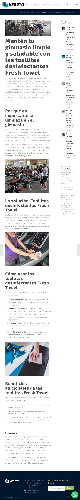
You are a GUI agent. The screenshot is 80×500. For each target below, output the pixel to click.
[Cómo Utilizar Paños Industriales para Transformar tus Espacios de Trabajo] (1, 250)
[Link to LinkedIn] (73, 4)
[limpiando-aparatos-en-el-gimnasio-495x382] (27, 249)
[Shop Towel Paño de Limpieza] (78, 250)
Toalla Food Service (67, 187)
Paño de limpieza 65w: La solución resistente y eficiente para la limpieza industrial (70, 143)
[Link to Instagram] (70, 4)
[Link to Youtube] (76, 4)
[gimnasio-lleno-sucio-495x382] (27, 176)
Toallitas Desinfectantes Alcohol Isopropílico (68, 195)
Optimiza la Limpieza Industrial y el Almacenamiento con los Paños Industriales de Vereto (72, 37)
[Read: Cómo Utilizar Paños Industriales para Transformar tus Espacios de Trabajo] (63, 84)
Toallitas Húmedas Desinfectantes (66, 204)
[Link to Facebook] (67, 4)
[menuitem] (9, 4)
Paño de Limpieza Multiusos (66, 212)
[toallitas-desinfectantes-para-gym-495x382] (27, 359)
